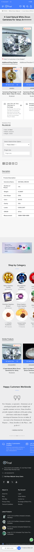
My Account (21, 490)
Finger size (7, 150)
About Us (5, 490)
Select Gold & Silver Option (12, 141)
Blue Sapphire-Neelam (21, 286)
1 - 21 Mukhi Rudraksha (8, 324)
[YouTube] (16, 482)
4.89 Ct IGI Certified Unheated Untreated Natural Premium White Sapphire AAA (19, 515)
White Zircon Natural (14, 11)
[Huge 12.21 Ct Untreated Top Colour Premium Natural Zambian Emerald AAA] (4, 533)
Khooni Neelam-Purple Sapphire (21, 305)
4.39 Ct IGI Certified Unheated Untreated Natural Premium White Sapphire (19, 521)
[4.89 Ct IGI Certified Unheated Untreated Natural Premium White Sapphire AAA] (4, 517)
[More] (11, 2)
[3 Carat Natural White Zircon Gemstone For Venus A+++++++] (12, 353)
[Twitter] (12, 482)
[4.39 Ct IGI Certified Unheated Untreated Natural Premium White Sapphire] (4, 522)
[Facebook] (4, 482)
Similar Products (8, 339)
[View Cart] (31, 6)
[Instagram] (8, 482)
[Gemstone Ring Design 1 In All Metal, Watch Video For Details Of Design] (12, 77)
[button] (10, 85)
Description (6, 171)
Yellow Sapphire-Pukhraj (8, 286)
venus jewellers (12, 364)
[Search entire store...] (27, 6)
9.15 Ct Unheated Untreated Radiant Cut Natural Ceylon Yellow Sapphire (19, 527)
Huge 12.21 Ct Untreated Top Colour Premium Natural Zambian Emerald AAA (19, 532)
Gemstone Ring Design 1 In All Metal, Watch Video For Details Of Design (11, 93)
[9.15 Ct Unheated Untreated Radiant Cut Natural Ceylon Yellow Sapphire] (4, 528)
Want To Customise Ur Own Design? (14, 59)
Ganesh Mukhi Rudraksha (22, 324)
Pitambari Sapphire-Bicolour (8, 305)
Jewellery (11, 88)
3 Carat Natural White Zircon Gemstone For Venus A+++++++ (12, 370)
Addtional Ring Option (10, 62)
